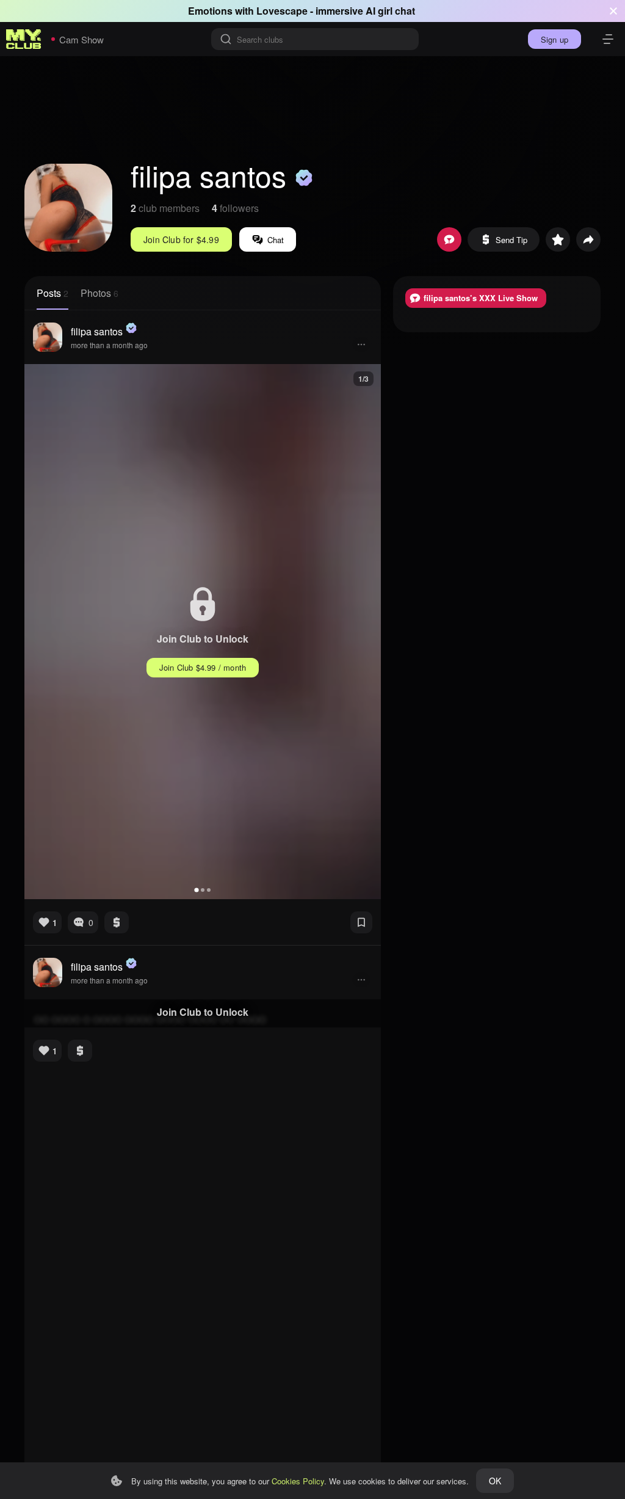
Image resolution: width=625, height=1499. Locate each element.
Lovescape (282, 11)
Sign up (554, 39)
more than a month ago (109, 345)
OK (495, 1481)
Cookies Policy (298, 1481)
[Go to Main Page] (24, 39)
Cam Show (81, 39)
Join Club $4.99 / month (203, 667)
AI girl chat (390, 11)
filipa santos (97, 331)
